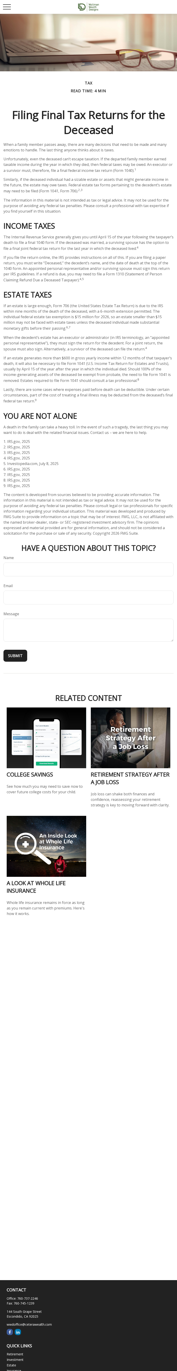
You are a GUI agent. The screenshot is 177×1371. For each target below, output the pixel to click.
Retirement (15, 1354)
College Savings (30, 774)
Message (11, 613)
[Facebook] (10, 1332)
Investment (15, 1359)
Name (8, 557)
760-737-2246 (27, 1298)
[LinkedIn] (18, 1332)
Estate (11, 1365)
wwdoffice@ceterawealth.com (29, 1324)
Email (8, 585)
